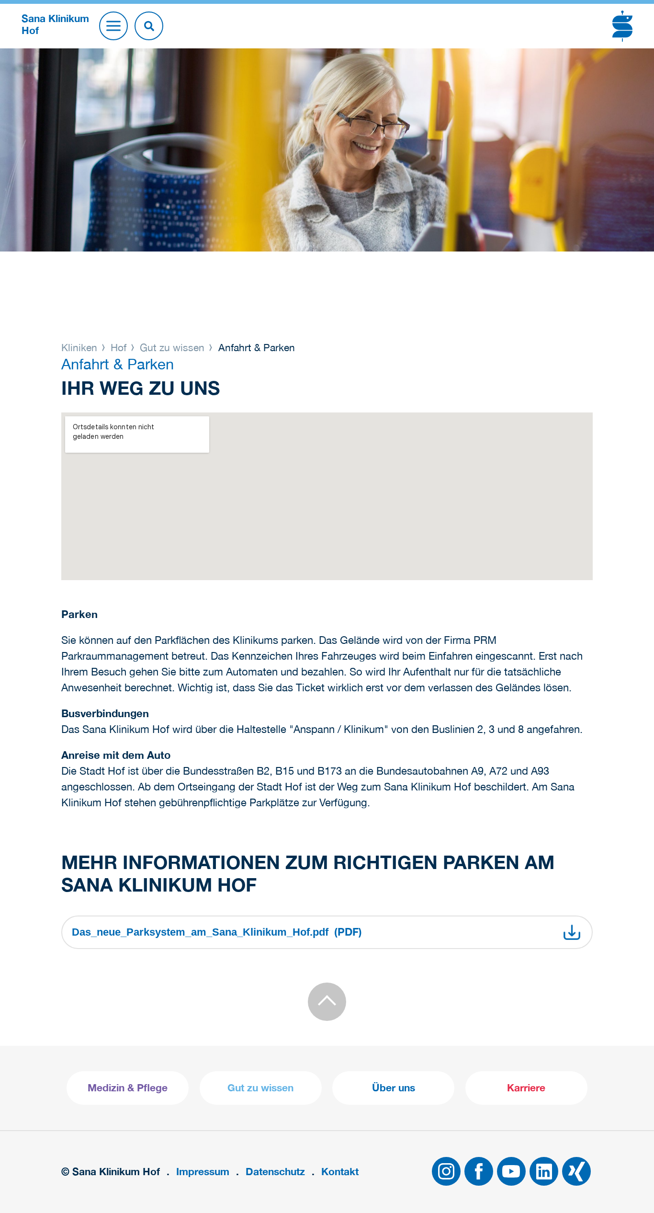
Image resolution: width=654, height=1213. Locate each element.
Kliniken (80, 347)
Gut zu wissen (172, 347)
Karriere (526, 1088)
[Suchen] (149, 26)
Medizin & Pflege (128, 1088)
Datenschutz (275, 1172)
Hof (118, 347)
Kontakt (340, 1172)
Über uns (393, 1088)
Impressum (202, 1172)
